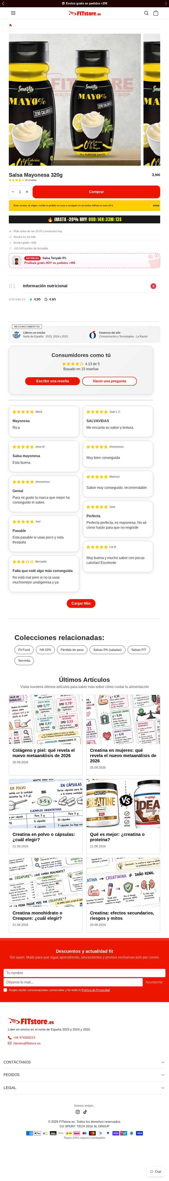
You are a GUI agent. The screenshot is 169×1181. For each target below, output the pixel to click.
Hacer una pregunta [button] (109, 381)
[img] (23, 411)
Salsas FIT (138, 649)
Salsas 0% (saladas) (107, 649)
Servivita (24, 660)
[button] (17, 13)
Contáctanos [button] (17, 1062)
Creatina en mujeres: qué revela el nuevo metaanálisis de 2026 (123, 755)
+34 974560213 (24, 1037)
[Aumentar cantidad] (27, 192)
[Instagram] (77, 1112)
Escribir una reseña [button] (52, 381)
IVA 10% (45, 649)
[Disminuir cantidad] (13, 192)
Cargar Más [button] (81, 603)
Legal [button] (10, 1087)
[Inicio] (10, 25)
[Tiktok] (85, 1112)
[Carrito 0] (156, 13)
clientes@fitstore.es (26, 1043)
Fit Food (24, 649)
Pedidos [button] (12, 1075)
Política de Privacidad (96, 990)
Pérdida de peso (72, 649)
